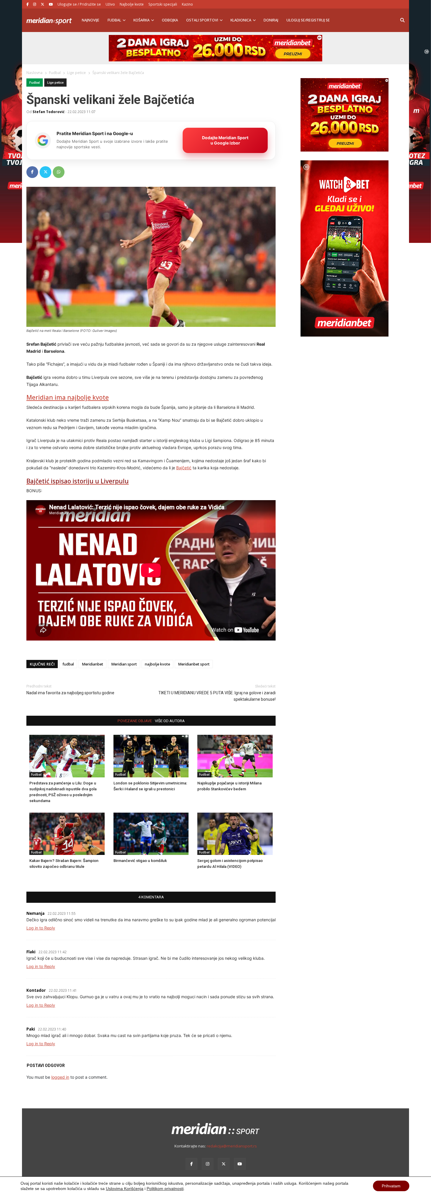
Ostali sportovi (202, 20)
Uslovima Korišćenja (124, 1188)
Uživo (110, 4)
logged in (60, 1077)
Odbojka (170, 20)
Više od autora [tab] (170, 721)
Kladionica (240, 20)
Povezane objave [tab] (135, 721)
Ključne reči (42, 664)
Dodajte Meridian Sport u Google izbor (225, 140)
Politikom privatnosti (165, 1188)
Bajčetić (183, 467)
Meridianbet (92, 664)
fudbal (68, 664)
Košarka (141, 20)
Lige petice (55, 83)
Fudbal (114, 20)
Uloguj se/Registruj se (308, 20)
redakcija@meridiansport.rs (232, 1146)
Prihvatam (391, 1186)
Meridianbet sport (194, 664)
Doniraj (271, 20)
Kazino (187, 4)
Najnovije (90, 20)
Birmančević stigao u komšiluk (140, 860)
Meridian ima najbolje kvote (67, 397)
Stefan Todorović (49, 111)
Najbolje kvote (132, 4)
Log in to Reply (40, 927)
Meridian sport (124, 664)
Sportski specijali (162, 4)
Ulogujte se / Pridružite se (79, 4)
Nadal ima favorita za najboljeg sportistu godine (70, 692)
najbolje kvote (157, 664)
